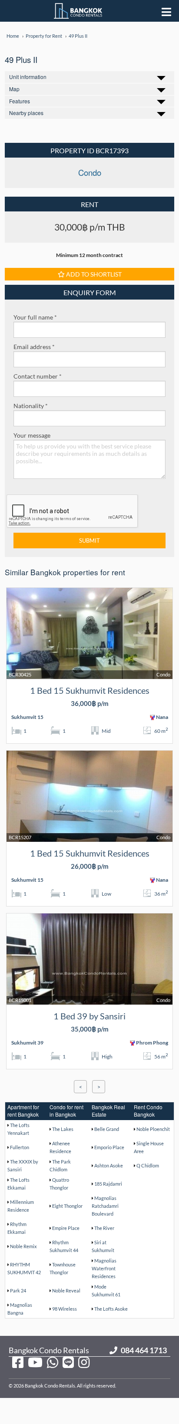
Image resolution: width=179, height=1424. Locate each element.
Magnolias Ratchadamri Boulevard (105, 1205)
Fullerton (19, 1147)
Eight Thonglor (67, 1206)
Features (19, 101)
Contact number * (37, 376)
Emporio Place (109, 1147)
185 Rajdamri (108, 1184)
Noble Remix (23, 1246)
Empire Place (66, 1228)
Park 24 (18, 1290)
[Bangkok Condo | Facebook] (17, 1362)
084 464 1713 (144, 1350)
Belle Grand (106, 1129)
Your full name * (35, 317)
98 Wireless (64, 1309)
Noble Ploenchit (153, 1129)
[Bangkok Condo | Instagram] (84, 1362)
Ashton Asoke (108, 1165)
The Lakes (62, 1129)
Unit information (27, 76)
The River (104, 1228)
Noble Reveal (66, 1290)
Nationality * (30, 405)
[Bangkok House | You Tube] (35, 1362)
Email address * (34, 346)
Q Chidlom (147, 1165)
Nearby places (26, 112)
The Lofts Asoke (111, 1309)
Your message (31, 435)
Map (14, 88)
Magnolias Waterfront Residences (104, 1268)
